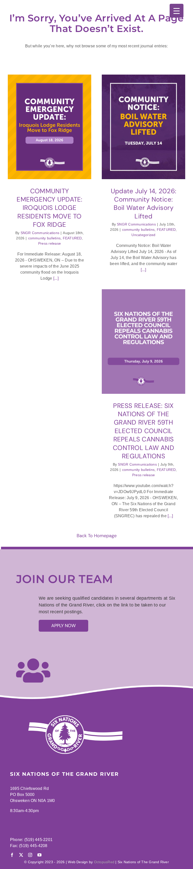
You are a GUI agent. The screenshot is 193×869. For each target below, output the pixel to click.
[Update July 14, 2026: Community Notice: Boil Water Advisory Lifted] (143, 127)
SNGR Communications (40, 233)
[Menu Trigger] (176, 11)
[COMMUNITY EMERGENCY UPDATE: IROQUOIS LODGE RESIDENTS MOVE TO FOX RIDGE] (49, 127)
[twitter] (21, 855)
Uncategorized (143, 235)
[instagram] (30, 855)
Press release (49, 243)
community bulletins (44, 238)
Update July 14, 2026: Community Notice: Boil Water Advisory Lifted (143, 203)
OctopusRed (104, 862)
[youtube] (39, 855)
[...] (55, 278)
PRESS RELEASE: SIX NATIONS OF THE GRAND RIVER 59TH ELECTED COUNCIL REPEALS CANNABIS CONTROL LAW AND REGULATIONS (143, 431)
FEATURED (72, 238)
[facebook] (12, 855)
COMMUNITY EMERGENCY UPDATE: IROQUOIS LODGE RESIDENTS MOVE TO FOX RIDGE (49, 208)
